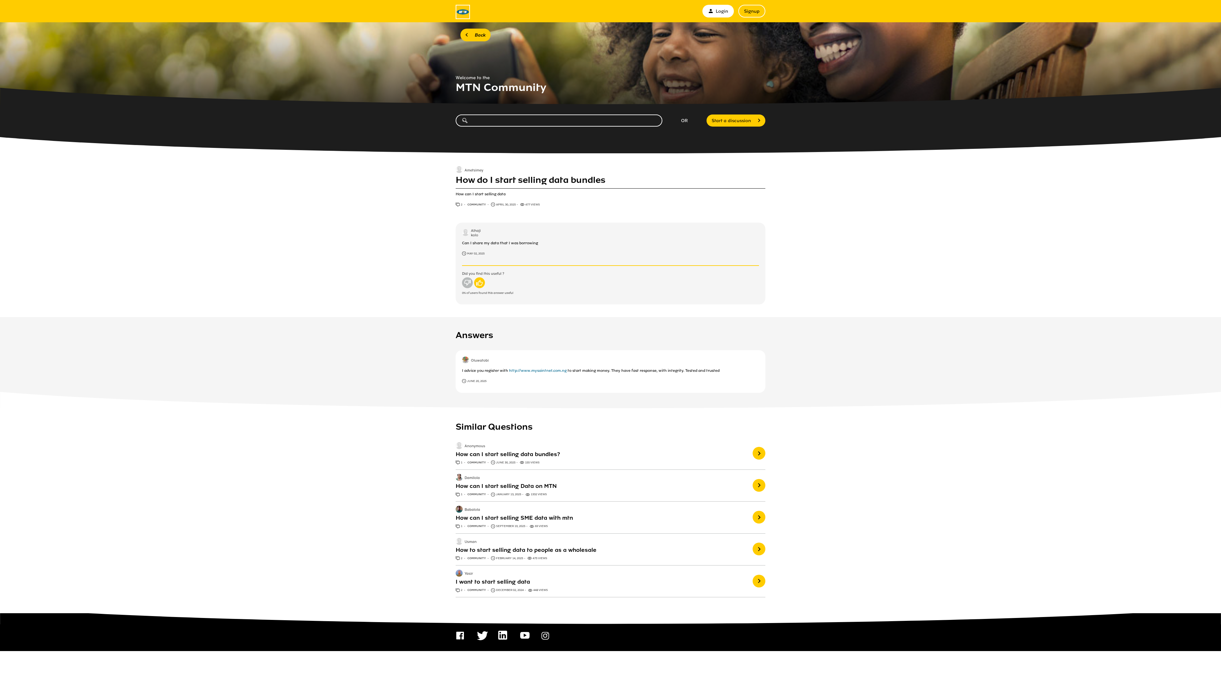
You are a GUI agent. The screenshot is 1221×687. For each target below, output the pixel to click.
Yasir (469, 574)
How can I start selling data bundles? (508, 454)
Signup (752, 11)
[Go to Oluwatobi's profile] (465, 361)
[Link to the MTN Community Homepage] (463, 12)
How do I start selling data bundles (530, 180)
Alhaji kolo (476, 233)
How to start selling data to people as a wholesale (526, 550)
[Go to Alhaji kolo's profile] (465, 233)
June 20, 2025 (476, 381)
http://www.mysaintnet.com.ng (538, 370)
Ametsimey (474, 170)
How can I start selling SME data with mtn (514, 518)
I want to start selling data (493, 582)
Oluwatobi (480, 360)
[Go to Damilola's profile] (459, 478)
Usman (471, 542)
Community (476, 204)
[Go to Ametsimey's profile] (459, 170)
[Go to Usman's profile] (459, 542)
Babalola (472, 510)
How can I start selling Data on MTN (506, 486)
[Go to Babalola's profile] (459, 510)
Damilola (472, 478)
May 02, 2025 (476, 253)
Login (722, 11)
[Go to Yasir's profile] (459, 574)
